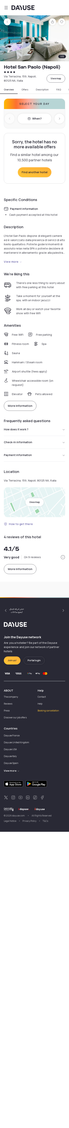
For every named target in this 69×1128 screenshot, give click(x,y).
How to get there (21, 524)
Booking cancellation (48, 710)
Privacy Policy (29, 821)
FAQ (58, 89)
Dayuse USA (10, 749)
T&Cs (45, 821)
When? (37, 118)
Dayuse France (12, 735)
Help (40, 703)
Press (7, 710)
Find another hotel (35, 172)
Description (42, 89)
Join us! (12, 660)
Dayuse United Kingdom (16, 742)
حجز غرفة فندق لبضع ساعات (16, 610)
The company (11, 696)
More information (20, 406)
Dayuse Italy (10, 756)
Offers (24, 89)
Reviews (8, 703)
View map (56, 78)
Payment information (18, 455)
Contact (42, 696)
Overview (9, 89)
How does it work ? (16, 429)
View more (11, 261)
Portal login (34, 660)
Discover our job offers (15, 717)
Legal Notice (10, 821)
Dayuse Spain (11, 763)
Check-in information (18, 442)
